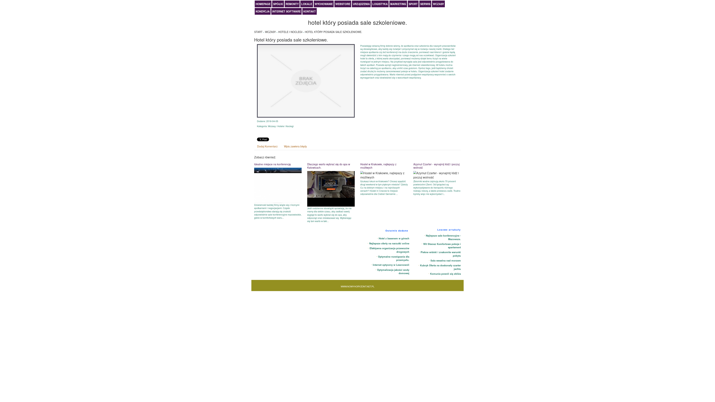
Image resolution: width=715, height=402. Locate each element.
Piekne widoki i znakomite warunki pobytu (441, 253)
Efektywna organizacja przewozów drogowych (389, 249)
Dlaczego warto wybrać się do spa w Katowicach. (328, 165)
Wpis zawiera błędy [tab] (295, 146)
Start (258, 32)
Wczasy (438, 4)
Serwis (425, 4)
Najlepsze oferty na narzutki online (389, 243)
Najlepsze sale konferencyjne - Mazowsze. (443, 237)
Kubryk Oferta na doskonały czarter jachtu (440, 267)
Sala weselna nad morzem (445, 260)
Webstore (342, 4)
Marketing (398, 4)
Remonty (292, 4)
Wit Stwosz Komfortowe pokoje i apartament (442, 245)
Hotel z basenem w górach (394, 238)
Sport (413, 4)
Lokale (306, 4)
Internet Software (286, 11)
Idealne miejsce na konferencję (272, 164)
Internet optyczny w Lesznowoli (391, 265)
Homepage (263, 4)
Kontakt (309, 11)
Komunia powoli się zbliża (445, 273)
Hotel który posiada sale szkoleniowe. (333, 32)
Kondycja (263, 11)
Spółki (278, 4)
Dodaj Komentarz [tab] (267, 146)
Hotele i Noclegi (290, 32)
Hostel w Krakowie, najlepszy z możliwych (378, 165)
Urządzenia (361, 4)
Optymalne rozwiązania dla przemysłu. (393, 258)
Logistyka (380, 4)
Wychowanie (324, 4)
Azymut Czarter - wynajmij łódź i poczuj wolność (436, 165)
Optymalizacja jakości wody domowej (393, 271)
